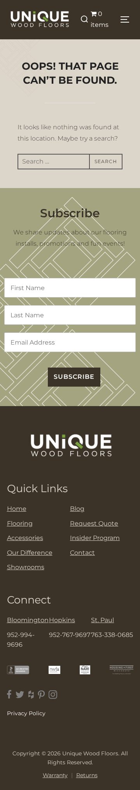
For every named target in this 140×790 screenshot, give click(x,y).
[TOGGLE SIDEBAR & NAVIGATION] (126, 19)
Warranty (55, 775)
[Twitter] (20, 694)
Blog (77, 508)
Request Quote (94, 523)
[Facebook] (9, 694)
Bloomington (28, 620)
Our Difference (29, 552)
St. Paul (102, 620)
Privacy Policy (26, 713)
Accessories (25, 538)
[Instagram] (53, 694)
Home (16, 508)
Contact (82, 552)
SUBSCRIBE (74, 376)
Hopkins (62, 620)
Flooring (20, 523)
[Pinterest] (41, 694)
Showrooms (25, 567)
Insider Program (95, 538)
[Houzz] (31, 694)
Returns (87, 775)
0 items (99, 19)
